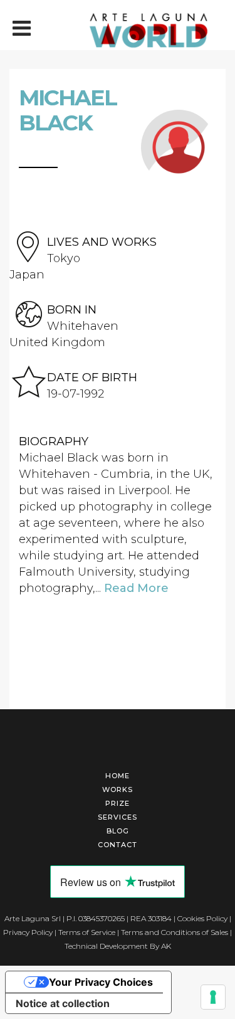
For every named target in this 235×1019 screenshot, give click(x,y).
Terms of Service (86, 932)
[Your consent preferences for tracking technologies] (213, 997)
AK (166, 946)
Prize (117, 803)
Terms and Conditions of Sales (174, 932)
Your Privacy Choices (101, 982)
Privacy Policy (28, 932)
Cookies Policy (202, 918)
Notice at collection (63, 1003)
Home (117, 775)
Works (117, 789)
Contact (117, 844)
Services (117, 817)
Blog (118, 830)
